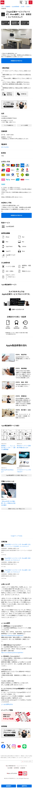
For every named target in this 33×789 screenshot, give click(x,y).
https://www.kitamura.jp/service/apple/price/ (12, 635)
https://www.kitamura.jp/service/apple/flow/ (12, 652)
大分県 (22, 6)
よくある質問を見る (7, 704)
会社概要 (10, 768)
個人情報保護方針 (11, 765)
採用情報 (16, 768)
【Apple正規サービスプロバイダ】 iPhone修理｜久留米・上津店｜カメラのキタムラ (17, 571)
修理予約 (24, 786)
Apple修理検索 (15, 6)
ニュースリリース (22, 765)
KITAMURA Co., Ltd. (13, 778)
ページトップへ (27, 761)
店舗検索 (21, 1)
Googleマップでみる (16, 536)
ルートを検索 (24, 125)
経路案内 (8, 786)
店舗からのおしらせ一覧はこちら (16, 508)
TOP (2, 6)
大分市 (28, 6)
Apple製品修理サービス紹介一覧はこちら (16, 475)
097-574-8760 (4, 147)
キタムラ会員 (26, 1)
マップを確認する (8, 125)
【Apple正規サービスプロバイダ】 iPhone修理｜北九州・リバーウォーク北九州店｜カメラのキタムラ (17, 545)
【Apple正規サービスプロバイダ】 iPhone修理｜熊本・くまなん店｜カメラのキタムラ (18, 559)
